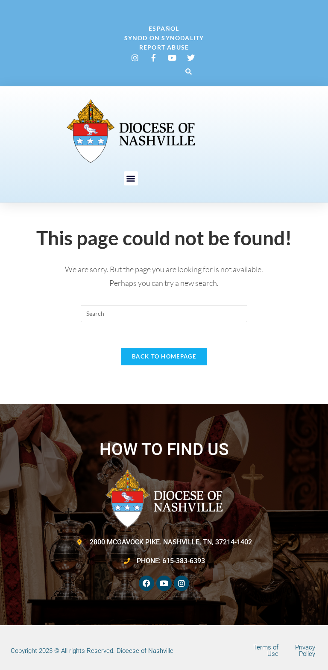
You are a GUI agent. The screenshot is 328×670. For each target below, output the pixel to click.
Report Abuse (164, 47)
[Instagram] (181, 583)
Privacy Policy (305, 651)
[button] (188, 71)
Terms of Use (265, 651)
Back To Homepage (164, 356)
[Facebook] (146, 583)
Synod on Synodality (164, 37)
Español (164, 28)
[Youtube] (164, 583)
